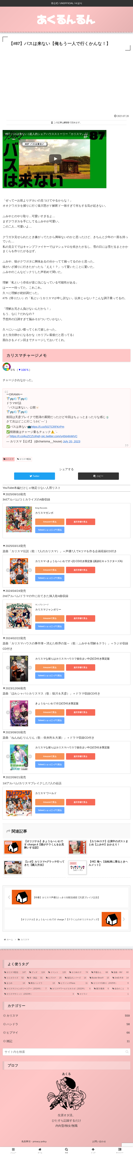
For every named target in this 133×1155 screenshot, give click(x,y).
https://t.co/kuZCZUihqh (25, 436)
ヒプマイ (68, 1032)
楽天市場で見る (80, 522)
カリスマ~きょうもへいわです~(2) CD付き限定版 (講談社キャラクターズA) (78, 561)
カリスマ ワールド (46, 793)
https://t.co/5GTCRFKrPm (47, 426)
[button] (127, 1052)
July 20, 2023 (71, 441)
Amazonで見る (50, 522)
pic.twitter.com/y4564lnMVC (59, 436)
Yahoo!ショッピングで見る (50, 530)
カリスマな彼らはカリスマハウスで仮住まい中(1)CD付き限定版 (72, 747)
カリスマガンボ (44, 512)
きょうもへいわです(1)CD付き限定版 (57, 703)
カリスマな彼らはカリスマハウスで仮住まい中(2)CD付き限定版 (72, 658)
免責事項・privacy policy (34, 1141)
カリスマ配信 (25, 459)
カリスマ (9, 459)
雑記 (68, 1041)
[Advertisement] (66, 85)
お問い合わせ (99, 1141)
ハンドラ (68, 1024)
